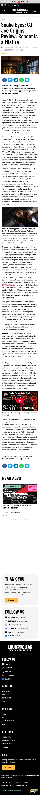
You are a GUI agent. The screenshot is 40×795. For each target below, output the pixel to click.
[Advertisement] (20, 552)
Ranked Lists (7, 744)
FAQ (3, 701)
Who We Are (6, 691)
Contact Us (6, 698)
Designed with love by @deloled (11, 790)
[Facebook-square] (2, 5)
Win (3, 724)
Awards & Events (8, 740)
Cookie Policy (21, 785)
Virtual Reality (8, 721)
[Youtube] (15, 5)
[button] (5, 10)
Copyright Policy (21, 782)
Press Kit (5, 694)
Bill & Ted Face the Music (11, 285)
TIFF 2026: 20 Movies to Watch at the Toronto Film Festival (17, 506)
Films (3, 19)
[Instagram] (5, 5)
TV (3, 717)
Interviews (6, 737)
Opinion (5, 747)
